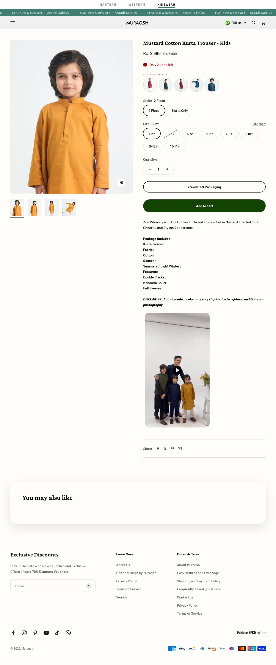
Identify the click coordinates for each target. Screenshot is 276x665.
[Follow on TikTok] (57, 633)
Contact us (185, 597)
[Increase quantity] (167, 169)
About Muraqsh (188, 565)
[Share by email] (179, 448)
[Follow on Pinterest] (35, 633)
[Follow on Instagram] (24, 633)
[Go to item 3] (52, 208)
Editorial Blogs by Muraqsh (136, 573)
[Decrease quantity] (149, 169)
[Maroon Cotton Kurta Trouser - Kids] (181, 85)
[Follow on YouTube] (46, 633)
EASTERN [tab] (108, 4)
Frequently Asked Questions (198, 589)
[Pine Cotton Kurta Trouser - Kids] (165, 85)
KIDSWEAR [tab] (166, 4)
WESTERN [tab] (137, 4)
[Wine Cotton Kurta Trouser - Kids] (150, 85)
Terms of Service (129, 589)
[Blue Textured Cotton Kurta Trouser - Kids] (212, 85)
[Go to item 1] (17, 208)
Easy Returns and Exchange (198, 573)
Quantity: (150, 159)
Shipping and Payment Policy (198, 581)
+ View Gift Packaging (204, 187)
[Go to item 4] (69, 208)
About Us (123, 565)
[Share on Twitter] (165, 448)
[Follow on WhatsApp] (68, 633)
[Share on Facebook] (158, 448)
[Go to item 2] (34, 208)
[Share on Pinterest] (172, 448)
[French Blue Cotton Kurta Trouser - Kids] (197, 85)
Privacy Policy (126, 581)
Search (121, 597)
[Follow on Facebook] (13, 633)
